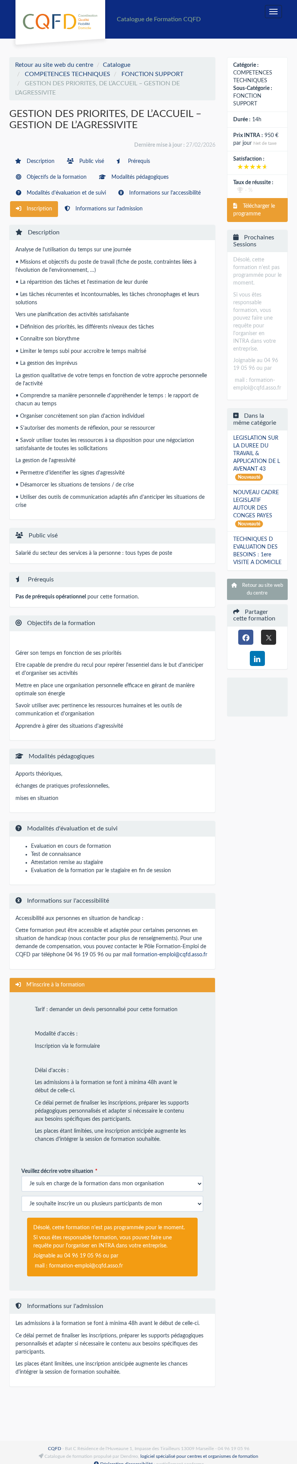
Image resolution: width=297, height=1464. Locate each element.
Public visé (91, 161)
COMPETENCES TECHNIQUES (67, 74)
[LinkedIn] (257, 658)
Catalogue (116, 65)
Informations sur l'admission (108, 209)
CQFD (54, 1448)
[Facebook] (245, 637)
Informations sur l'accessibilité (164, 193)
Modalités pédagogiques (139, 177)
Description (40, 161)
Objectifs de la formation (56, 177)
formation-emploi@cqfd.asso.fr (170, 954)
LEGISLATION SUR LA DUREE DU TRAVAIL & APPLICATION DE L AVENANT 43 (256, 453)
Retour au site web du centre (54, 65)
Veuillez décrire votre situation (57, 1171)
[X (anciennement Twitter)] (268, 637)
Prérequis (138, 161)
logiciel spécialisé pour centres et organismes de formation (199, 1456)
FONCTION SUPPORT (152, 74)
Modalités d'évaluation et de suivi (65, 193)
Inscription (38, 209)
